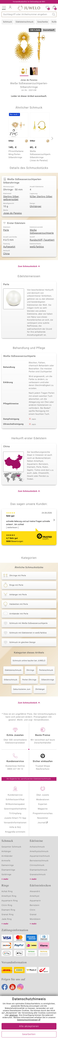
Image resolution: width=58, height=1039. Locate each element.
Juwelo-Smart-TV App (15, 818)
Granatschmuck (38, 874)
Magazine (43, 808)
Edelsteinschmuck (24, 21)
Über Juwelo (43, 795)
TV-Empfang (15, 813)
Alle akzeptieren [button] (29, 1026)
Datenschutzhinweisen (27, 1020)
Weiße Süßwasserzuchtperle (42, 232)
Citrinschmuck (37, 865)
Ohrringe (30, 670)
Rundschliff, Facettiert (42, 240)
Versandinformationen (15, 822)
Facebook (5, 987)
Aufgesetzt (9, 247)
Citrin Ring (7, 905)
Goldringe (6, 874)
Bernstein (34, 905)
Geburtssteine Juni (21, 689)
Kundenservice (15, 795)
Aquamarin (35, 900)
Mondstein (35, 919)
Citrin (32, 910)
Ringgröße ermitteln (15, 831)
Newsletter (42, 818)
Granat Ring (7, 914)
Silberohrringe (47, 679)
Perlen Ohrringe (29, 679)
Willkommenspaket (15, 804)
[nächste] (51, 138)
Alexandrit (35, 891)
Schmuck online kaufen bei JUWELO (29, 660)
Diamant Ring (8, 910)
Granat (33, 914)
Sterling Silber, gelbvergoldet (11, 198)
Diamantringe (8, 870)
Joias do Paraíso (12, 213)
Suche (53, 14)
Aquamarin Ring (10, 900)
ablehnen (13, 1015)
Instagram (20, 987)
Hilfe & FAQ (15, 827)
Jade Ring (7, 919)
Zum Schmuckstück (27, 266)
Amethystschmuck (39, 851)
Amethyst (34, 896)
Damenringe (8, 865)
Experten (42, 804)
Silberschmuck (10, 679)
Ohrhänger (35, 206)
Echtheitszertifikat (15, 799)
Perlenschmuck (46, 670)
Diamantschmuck (38, 870)
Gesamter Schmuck (11, 846)
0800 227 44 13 (15, 769)
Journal (41, 822)
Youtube (12, 987)
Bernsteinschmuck (39, 860)
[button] (4, 7)
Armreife (6, 860)
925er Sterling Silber (41, 196)
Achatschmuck (37, 846)
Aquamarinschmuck (40, 856)
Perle (6, 230)
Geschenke (42, 21)
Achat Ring (7, 891)
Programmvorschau (43, 813)
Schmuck (7, 21)
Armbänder (7, 856)
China (6, 253)
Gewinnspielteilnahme (15, 808)
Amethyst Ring (9, 896)
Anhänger (6, 851)
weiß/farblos (37, 247)
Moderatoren (42, 799)
